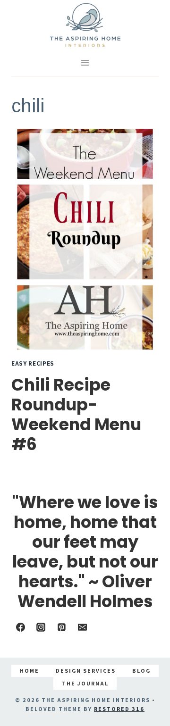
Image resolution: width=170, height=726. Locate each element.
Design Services (86, 670)
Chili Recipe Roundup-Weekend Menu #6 (76, 414)
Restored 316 (119, 708)
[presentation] (85, 239)
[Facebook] (20, 627)
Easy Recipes (32, 363)
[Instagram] (41, 627)
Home (29, 670)
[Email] (82, 627)
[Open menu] (85, 63)
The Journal (85, 683)
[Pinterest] (61, 627)
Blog (141, 670)
